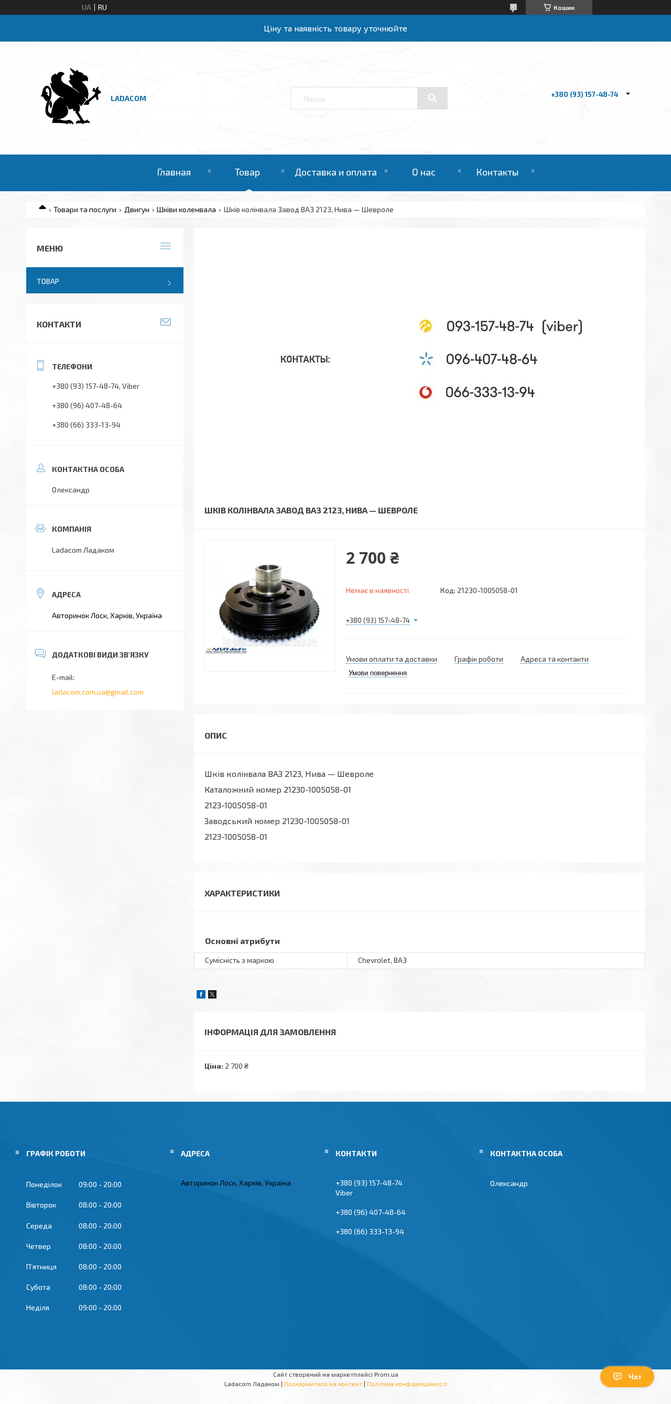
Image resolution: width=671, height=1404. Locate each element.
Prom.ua (386, 1374)
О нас (424, 172)
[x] (212, 995)
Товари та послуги (84, 209)
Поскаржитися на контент (323, 1383)
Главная (174, 172)
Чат (635, 1377)
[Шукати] (432, 98)
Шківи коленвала (186, 209)
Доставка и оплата (336, 172)
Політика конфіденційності (407, 1383)
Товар (247, 172)
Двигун (136, 209)
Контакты (497, 172)
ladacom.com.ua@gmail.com (98, 691)
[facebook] (201, 995)
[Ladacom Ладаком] (69, 126)
